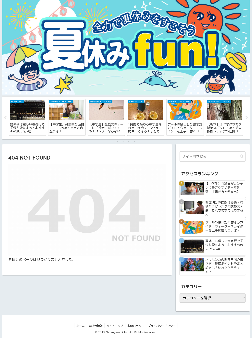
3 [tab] (129, 142)
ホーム (80, 326)
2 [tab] (123, 142)
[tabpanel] (27, 117)
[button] (241, 156)
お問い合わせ (135, 326)
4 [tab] (135, 142)
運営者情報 (96, 326)
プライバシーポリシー (162, 326)
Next (247, 118)
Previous (5, 118)
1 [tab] (117, 142)
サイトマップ (115, 326)
